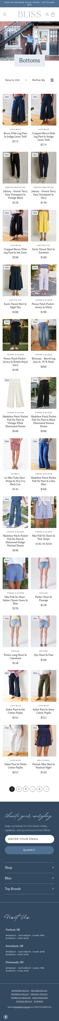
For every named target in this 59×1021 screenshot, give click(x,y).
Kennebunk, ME (14, 946)
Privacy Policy (39, 994)
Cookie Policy (24, 1001)
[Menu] (4, 14)
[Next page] (46, 789)
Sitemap (38, 1001)
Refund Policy (39, 990)
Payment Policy (20, 994)
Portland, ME (13, 929)
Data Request (40, 998)
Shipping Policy (20, 990)
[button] (47, 14)
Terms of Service (21, 998)
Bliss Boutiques (22, 1007)
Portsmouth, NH (14, 962)
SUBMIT (29, 850)
